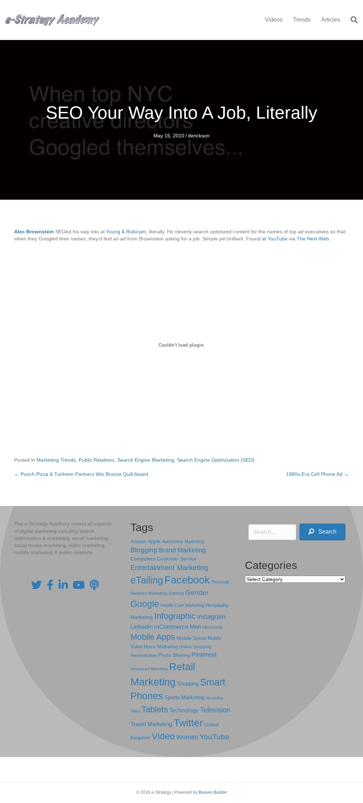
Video (163, 736)
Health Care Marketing (182, 605)
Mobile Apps (152, 637)
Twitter (188, 722)
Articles (330, 20)
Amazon (138, 541)
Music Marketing (161, 646)
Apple (154, 541)
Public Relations (97, 460)
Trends (302, 20)
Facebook (187, 580)
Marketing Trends (56, 460)
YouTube (214, 737)
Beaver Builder (213, 792)
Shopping (188, 684)
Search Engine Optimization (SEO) (216, 460)
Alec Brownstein (34, 231)
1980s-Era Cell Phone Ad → (317, 474)
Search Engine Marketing (145, 460)
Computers (142, 559)
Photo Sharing (174, 655)
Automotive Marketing (183, 541)
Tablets (154, 709)
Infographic (175, 616)
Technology (184, 710)
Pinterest (204, 654)
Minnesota (212, 627)
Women (187, 737)
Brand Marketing (182, 550)
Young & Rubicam (126, 231)
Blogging (143, 550)
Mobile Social (191, 638)
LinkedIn (141, 626)
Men (195, 626)
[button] (322, 532)
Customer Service (177, 559)
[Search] (351, 20)
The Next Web (313, 238)
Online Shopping (195, 646)
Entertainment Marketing (169, 567)
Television (215, 710)
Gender (196, 592)
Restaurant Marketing (149, 669)
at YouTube (274, 238)
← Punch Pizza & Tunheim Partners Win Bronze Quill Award (81, 474)
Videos (274, 20)
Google (144, 604)
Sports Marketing (184, 697)
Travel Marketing (151, 724)
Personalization (143, 655)
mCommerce (171, 626)
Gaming (176, 593)
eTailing (146, 580)
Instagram (211, 616)
